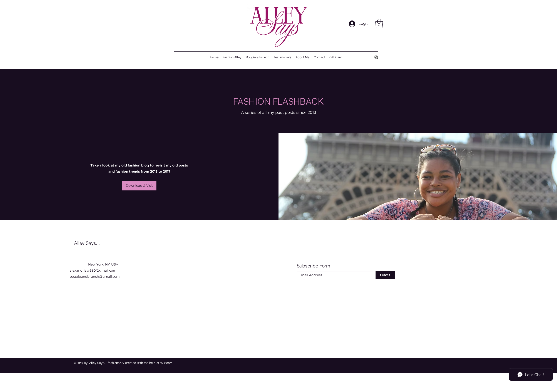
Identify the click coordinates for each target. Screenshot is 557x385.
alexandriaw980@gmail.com (93, 270)
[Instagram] (376, 57)
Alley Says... (87, 243)
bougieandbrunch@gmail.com (95, 276)
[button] (379, 23)
